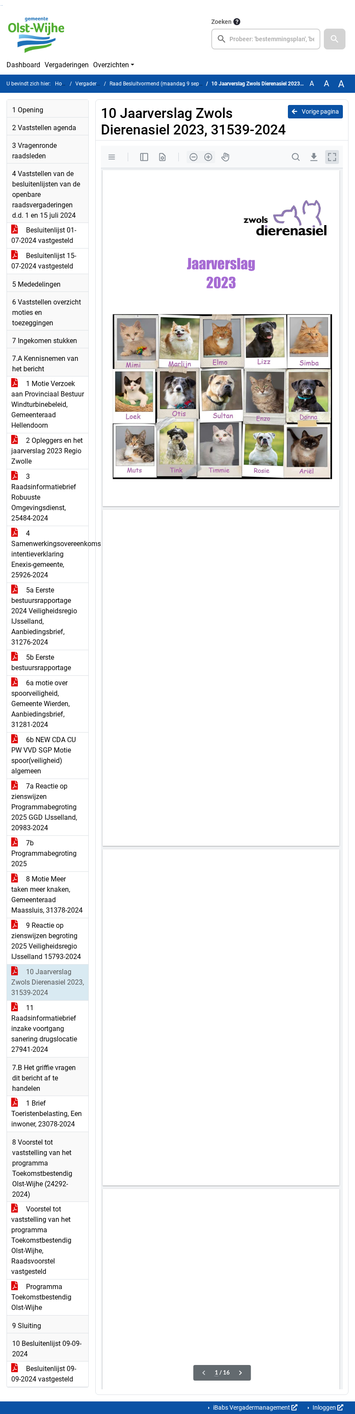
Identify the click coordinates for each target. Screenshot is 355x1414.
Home (62, 84)
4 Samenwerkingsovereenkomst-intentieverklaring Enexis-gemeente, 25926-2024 (49, 554)
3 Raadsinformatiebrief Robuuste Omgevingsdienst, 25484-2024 (43, 497)
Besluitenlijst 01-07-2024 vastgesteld (43, 235)
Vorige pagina (319, 111)
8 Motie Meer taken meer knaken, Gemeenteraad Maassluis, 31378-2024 (47, 894)
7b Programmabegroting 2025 (44, 853)
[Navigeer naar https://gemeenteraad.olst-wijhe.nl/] (39, 33)
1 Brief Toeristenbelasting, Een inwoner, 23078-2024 (46, 1113)
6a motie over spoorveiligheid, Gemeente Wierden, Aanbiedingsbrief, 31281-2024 (40, 704)
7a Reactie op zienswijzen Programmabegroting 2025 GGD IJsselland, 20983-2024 (44, 807)
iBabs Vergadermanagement (251, 1407)
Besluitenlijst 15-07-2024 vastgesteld (43, 261)
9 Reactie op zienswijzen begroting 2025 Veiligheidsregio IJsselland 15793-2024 (46, 941)
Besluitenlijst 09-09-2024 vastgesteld (43, 1374)
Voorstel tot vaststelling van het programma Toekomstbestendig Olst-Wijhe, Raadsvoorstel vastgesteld (41, 1240)
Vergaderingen (67, 65)
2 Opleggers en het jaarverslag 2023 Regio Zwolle (47, 450)
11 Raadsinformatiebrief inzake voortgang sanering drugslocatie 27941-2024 (44, 1029)
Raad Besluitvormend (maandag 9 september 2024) (170, 84)
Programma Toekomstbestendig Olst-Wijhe (41, 1297)
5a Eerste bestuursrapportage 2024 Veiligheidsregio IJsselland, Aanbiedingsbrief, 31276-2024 (44, 616)
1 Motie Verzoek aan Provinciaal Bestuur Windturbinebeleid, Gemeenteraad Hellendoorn (47, 404)
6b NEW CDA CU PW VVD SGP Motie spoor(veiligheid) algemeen (43, 755)
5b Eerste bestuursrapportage (41, 662)
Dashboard (23, 65)
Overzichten (111, 65)
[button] (334, 39)
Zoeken (221, 21)
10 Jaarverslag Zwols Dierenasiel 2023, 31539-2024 (47, 982)
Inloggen (324, 1407)
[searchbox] (265, 39)
